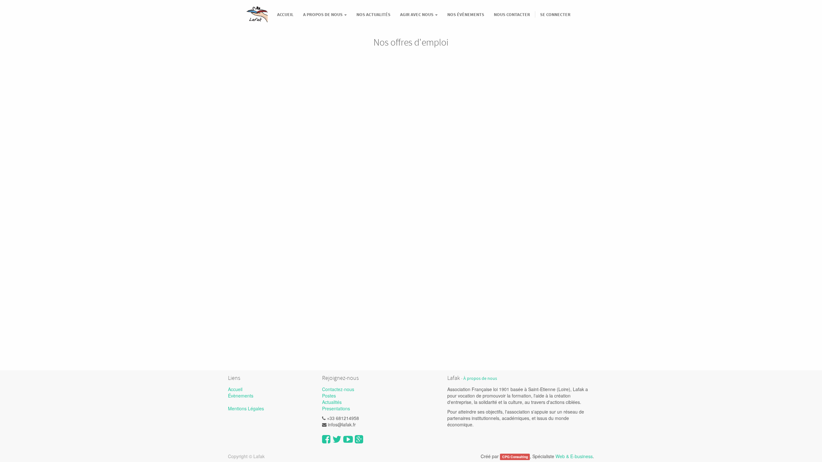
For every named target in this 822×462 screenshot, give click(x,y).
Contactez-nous (338, 389)
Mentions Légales (246, 408)
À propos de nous (480, 378)
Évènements (240, 395)
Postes (329, 395)
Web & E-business (574, 456)
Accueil (235, 389)
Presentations (336, 408)
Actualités (332, 402)
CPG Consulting (515, 456)
